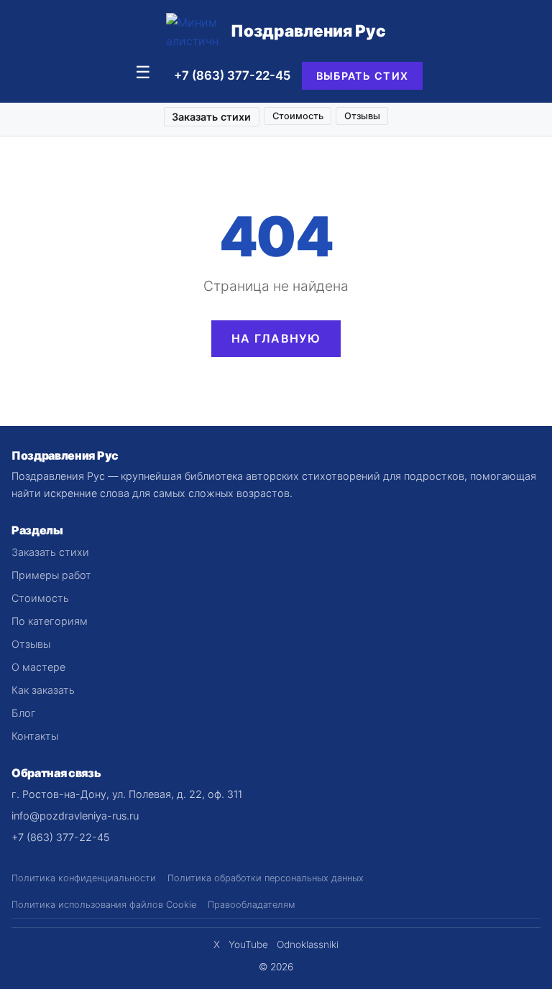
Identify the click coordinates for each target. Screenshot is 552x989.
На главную (276, 338)
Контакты (35, 736)
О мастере (38, 667)
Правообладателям (251, 904)
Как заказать (43, 690)
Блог (24, 713)
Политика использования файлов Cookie (104, 904)
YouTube (248, 944)
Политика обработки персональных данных (265, 878)
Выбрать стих (362, 76)
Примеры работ (51, 575)
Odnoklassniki (308, 944)
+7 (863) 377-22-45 (232, 75)
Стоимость (297, 116)
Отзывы (362, 116)
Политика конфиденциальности (84, 878)
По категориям (50, 621)
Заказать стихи (211, 117)
